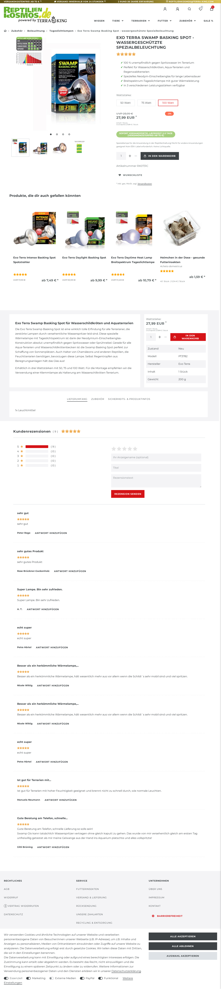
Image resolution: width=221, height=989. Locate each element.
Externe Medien (65, 978)
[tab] (77, 399)
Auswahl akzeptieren (183, 955)
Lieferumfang (77, 399)
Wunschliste (132, 175)
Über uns (155, 889)
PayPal (90, 978)
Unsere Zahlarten (89, 914)
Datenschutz (13, 914)
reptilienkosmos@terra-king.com (191, 1)
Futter (163, 20)
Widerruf (11, 897)
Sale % (208, 20)
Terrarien (139, 20)
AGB (7, 889)
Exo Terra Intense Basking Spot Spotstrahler (34, 260)
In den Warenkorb (162, 155)
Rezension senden (127, 493)
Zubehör (186, 20)
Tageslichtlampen (61, 30)
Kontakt (155, 905)
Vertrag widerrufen (23, 905)
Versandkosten (145, 183)
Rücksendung (86, 905)
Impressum (156, 897)
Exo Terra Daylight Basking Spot (84, 257)
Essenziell (16, 978)
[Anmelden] (165, 9)
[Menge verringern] (136, 156)
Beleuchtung (36, 30)
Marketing (38, 978)
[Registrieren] (178, 9)
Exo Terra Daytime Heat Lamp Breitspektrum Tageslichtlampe (133, 260)
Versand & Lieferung (91, 897)
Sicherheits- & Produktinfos (129, 399)
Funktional (111, 978)
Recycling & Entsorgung (94, 922)
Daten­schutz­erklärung (126, 971)
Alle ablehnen (183, 946)
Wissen (99, 20)
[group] (35, 229)
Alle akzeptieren (183, 936)
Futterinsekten (87, 889)
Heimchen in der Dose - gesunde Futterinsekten (182, 260)
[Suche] (189, 9)
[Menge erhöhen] (130, 156)
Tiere (116, 20)
